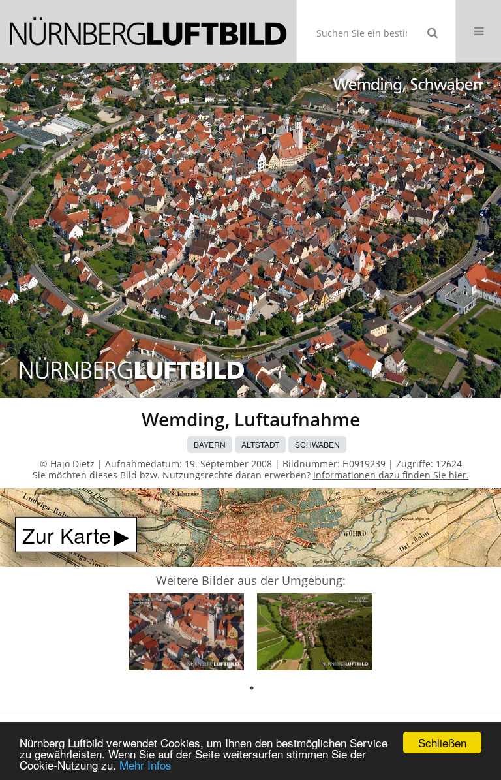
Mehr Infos (145, 765)
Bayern (210, 444)
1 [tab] (251, 687)
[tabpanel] (186, 634)
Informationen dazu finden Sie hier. (391, 475)
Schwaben (317, 444)
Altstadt (260, 444)
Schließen (442, 742)
